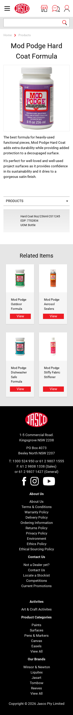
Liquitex (37, 672)
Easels (36, 646)
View (20, 316)
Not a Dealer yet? (36, 565)
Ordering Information (36, 523)
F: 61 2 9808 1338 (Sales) (36, 466)
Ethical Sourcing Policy (36, 549)
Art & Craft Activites (36, 609)
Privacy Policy (36, 533)
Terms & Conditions (36, 507)
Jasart (36, 678)
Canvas (36, 641)
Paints (36, 625)
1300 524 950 (23, 461)
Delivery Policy (37, 517)
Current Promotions (36, 586)
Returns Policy (36, 528)
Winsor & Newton (36, 667)
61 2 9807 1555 (51, 461)
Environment (36, 539)
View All (36, 651)
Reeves (36, 688)
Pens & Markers (36, 635)
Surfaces (36, 630)
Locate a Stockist (36, 575)
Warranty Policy (36, 512)
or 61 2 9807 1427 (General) (36, 472)
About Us (36, 502)
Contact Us (36, 570)
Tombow (36, 683)
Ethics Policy (36, 544)
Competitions (36, 581)
